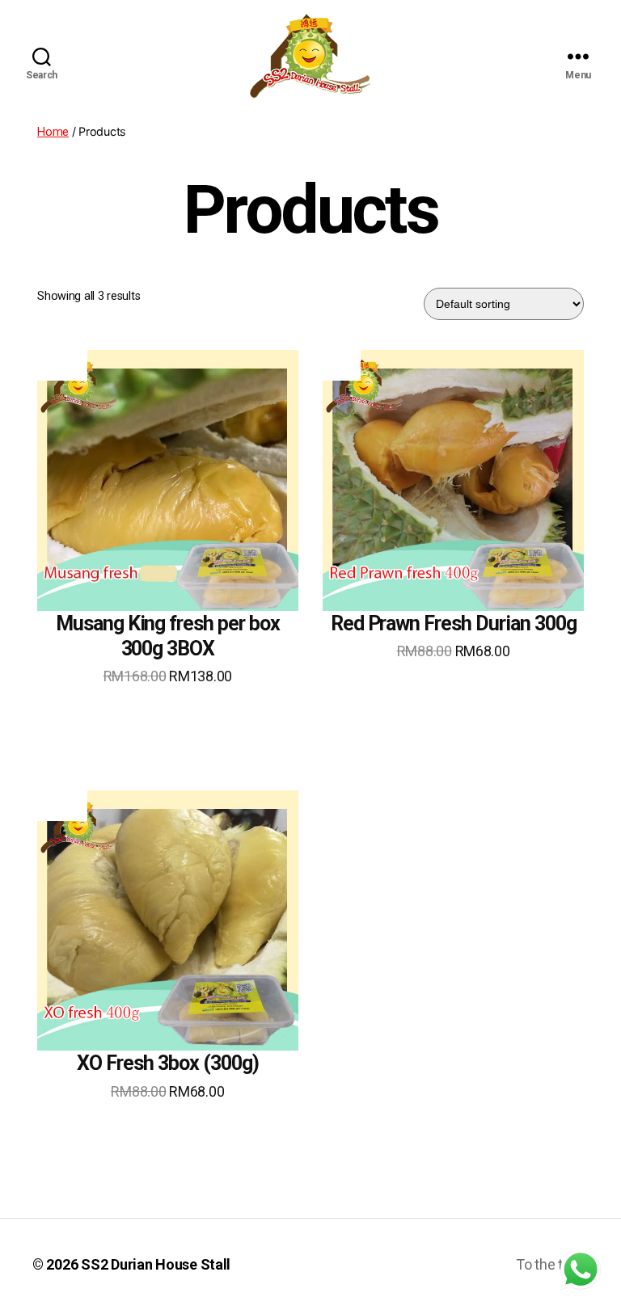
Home (53, 132)
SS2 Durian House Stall (155, 1264)
